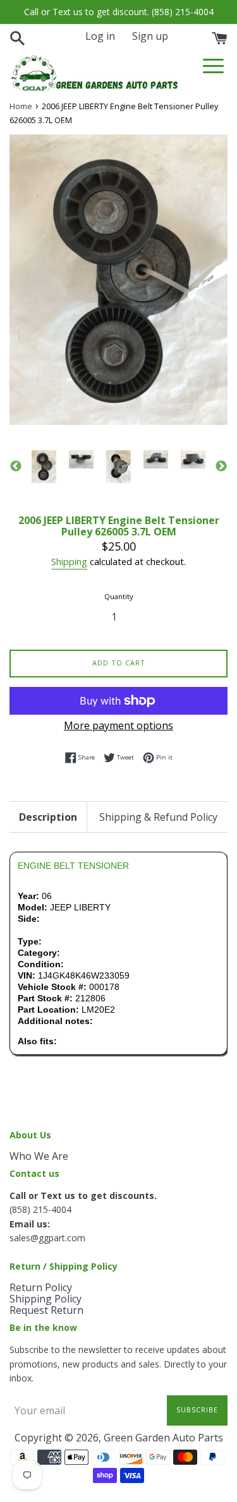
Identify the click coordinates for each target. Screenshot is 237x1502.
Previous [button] (15, 466)
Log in (100, 36)
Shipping (69, 561)
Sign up (150, 36)
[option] (44, 466)
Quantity (118, 596)
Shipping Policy (45, 1299)
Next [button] (221, 466)
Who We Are (38, 1156)
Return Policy (40, 1287)
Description (48, 817)
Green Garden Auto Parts (163, 1438)
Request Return (46, 1310)
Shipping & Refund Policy (158, 817)
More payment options (118, 725)
